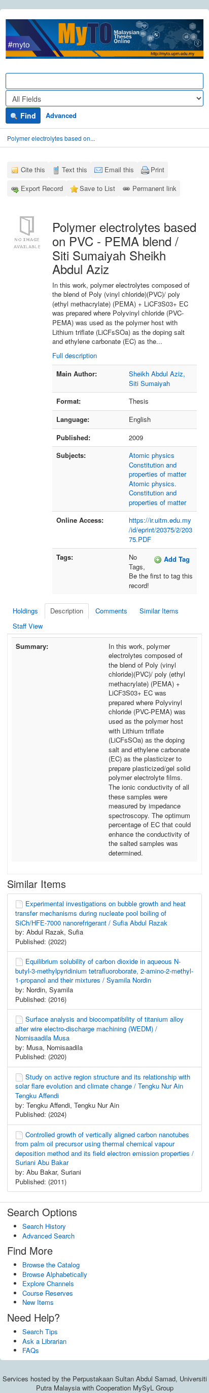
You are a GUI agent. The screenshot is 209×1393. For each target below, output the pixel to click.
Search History (44, 1226)
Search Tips (40, 1331)
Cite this (33, 169)
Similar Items (159, 610)
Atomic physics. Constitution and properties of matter (157, 493)
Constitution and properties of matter (157, 469)
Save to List (97, 188)
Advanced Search (48, 1236)
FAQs (30, 1350)
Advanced (61, 115)
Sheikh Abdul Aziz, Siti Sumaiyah (157, 378)
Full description (74, 355)
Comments (111, 610)
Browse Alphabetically (54, 1274)
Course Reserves (47, 1293)
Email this (119, 169)
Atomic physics (152, 455)
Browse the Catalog (51, 1264)
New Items (38, 1302)
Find (27, 115)
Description (66, 610)
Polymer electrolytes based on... (51, 138)
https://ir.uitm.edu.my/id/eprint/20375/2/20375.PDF (160, 529)
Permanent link (154, 188)
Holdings (25, 610)
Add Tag (176, 559)
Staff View (28, 626)
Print (157, 169)
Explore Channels (48, 1283)
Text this (74, 169)
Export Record (42, 188)
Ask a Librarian (44, 1341)
